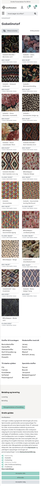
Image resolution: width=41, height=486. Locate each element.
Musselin (5, 357)
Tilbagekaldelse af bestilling (13, 407)
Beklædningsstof (29, 375)
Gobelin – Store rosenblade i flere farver (9, 144)
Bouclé (25, 370)
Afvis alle (20, 477)
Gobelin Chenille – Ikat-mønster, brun (29, 144)
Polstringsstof (7, 377)
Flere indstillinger (8, 469)
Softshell (5, 375)
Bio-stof (25, 377)
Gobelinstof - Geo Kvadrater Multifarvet (9, 290)
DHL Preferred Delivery (13, 464)
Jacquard (26, 372)
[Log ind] (22, 7)
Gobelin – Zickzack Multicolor (9, 85)
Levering (5, 397)
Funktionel (8, 467)
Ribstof (25, 352)
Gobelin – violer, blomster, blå (28, 56)
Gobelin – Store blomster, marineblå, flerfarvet (10, 114)
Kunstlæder (6, 372)
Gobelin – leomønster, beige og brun (30, 114)
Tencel (24, 367)
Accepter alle (20, 473)
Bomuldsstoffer (8, 344)
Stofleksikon (6, 417)
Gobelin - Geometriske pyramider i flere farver (8, 202)
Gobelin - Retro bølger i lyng (28, 290)
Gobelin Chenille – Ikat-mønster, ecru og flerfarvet (10, 173)
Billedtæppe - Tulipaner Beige (28, 173)
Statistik (8, 458)
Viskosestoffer (7, 349)
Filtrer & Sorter (12, 31)
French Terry (27, 349)
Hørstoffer (6, 347)
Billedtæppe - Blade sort (10, 319)
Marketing (8, 460)
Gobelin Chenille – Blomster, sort (9, 56)
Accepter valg (21, 482)
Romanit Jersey (28, 354)
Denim (24, 347)
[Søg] (35, 14)
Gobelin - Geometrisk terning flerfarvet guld (30, 202)
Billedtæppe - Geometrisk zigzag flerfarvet (9, 231)
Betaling (5, 400)
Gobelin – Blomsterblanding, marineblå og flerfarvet (29, 85)
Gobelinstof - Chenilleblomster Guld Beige (29, 261)
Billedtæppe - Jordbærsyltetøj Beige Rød (29, 231)
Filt (3, 367)
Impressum (32, 447)
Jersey (25, 344)
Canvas (5, 370)
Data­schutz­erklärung (27, 452)
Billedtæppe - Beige (10, 259)
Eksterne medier (11, 462)
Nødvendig (9, 455)
